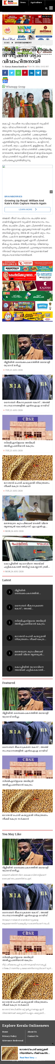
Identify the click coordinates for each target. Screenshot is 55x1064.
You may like (11, 834)
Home (7, 43)
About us (32, 1032)
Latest (6, 580)
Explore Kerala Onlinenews (25, 1026)
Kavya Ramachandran (16, 67)
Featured (8, 683)
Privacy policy (9, 1036)
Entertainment (23, 43)
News (23, 2)
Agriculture (36, 2)
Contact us (33, 1036)
